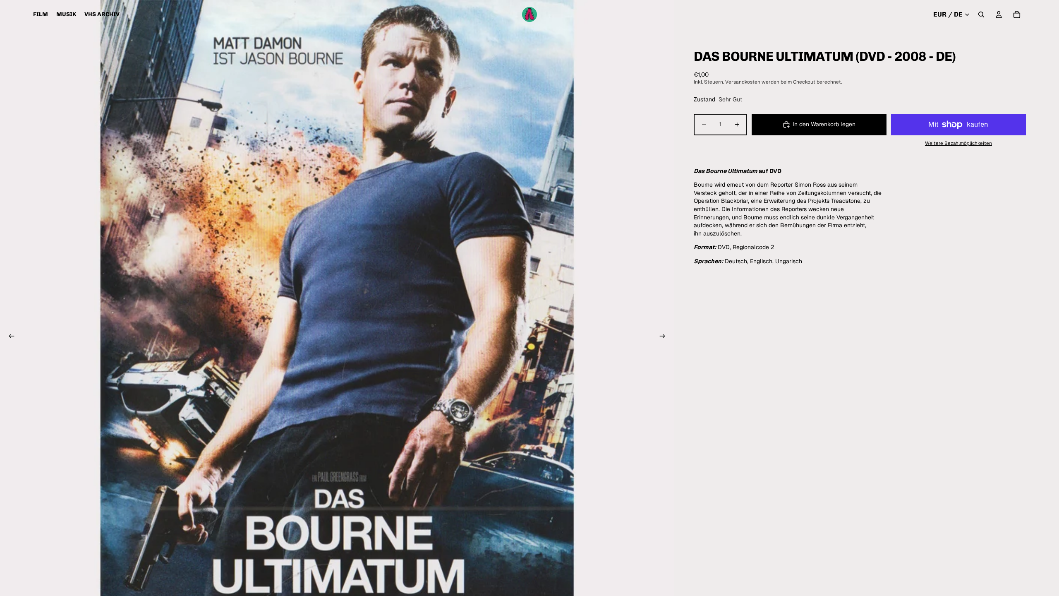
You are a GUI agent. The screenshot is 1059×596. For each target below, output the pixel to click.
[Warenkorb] (1017, 14)
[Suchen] (981, 14)
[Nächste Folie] (665, 337)
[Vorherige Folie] (9, 337)
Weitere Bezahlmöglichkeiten (958, 143)
